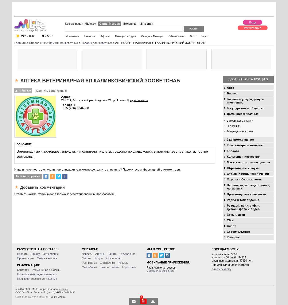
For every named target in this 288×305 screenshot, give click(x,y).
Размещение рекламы (46, 269)
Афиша (105, 36)
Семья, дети (236, 214)
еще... (205, 36)
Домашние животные (242, 114)
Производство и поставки (246, 194)
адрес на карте (139, 100)
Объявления (176, 36)
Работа (112, 253)
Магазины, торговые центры (248, 162)
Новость (22, 253)
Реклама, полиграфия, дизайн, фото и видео (243, 207)
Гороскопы (129, 267)
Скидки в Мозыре (152, 36)
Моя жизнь (72, 36)
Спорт (231, 226)
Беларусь (129, 23)
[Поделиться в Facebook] (64, 176)
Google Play (154, 270)
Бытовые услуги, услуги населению (245, 100)
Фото (193, 36)
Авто (230, 87)
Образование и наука (243, 168)
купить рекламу (221, 269)
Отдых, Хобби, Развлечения (248, 173)
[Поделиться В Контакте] (45, 176)
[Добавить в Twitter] (58, 176)
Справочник (107, 262)
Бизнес (232, 93)
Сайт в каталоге (47, 258)
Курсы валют (114, 258)
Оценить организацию (51, 90)
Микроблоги (89, 267)
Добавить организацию (248, 79)
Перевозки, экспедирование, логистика (248, 186)
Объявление (51, 253)
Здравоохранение (240, 139)
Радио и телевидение (243, 200)
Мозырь (63, 289)
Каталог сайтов (109, 267)
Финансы (234, 237)
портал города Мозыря (30, 30)
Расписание (89, 262)
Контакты (23, 269)
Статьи (86, 258)
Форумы (123, 262)
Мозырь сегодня (125, 36)
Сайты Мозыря (109, 23)
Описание (24, 144)
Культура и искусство (243, 156)
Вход (252, 22)
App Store (168, 270)
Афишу (35, 253)
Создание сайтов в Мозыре (31, 297)
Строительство (238, 231)
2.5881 (48, 36)
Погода (98, 258)
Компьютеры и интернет (245, 145)
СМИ (230, 220)
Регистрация (252, 28)
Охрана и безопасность (244, 179)
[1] (143, 301)
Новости (89, 36)
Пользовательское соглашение (37, 278)
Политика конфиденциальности (37, 274)
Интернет (146, 23)
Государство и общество (246, 108)
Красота (233, 151)
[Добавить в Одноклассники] (52, 176)
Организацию (25, 258)
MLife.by (90, 23)
